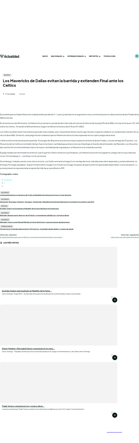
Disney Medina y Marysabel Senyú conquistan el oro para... (28, 348)
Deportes (7, 75)
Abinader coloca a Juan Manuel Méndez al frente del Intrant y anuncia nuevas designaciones (35, 222)
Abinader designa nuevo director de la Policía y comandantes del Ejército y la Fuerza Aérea (34, 215)
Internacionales (6, 226)
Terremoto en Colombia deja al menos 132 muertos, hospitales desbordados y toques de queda (36, 229)
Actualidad (11, 94)
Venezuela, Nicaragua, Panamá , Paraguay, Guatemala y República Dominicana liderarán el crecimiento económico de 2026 (47, 202)
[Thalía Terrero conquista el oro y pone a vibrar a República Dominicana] (58, 382)
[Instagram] (109, 435)
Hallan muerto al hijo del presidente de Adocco (125, 237)
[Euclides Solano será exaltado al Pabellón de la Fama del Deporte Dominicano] (58, 267)
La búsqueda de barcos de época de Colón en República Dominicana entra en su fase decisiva (35, 195)
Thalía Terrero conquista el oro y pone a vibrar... (23, 406)
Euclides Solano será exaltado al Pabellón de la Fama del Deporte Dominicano (29, 209)
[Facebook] (105, 435)
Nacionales (5, 192)
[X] (114, 435)
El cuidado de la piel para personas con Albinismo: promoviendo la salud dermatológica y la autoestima (31, 237)
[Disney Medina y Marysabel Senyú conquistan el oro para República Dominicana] (58, 324)
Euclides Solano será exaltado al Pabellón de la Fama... (27, 291)
